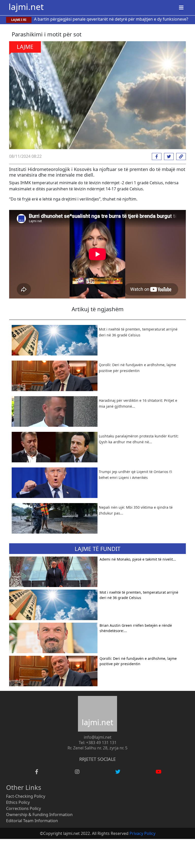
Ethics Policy (18, 802)
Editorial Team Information (32, 820)
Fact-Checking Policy (25, 796)
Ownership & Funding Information (39, 814)
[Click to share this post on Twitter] (167, 156)
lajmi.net (26, 6)
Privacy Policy (142, 833)
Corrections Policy (23, 808)
